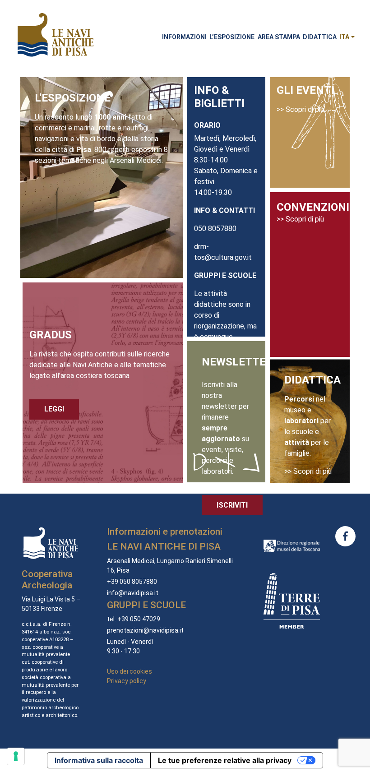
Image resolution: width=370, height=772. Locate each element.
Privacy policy (126, 680)
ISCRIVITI (232, 505)
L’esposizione (231, 37)
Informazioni (184, 37)
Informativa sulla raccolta (99, 760)
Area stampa (279, 37)
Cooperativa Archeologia (47, 580)
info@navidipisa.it (132, 592)
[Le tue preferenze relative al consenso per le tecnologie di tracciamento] (15, 756)
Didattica (320, 37)
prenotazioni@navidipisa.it (145, 630)
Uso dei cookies (129, 671)
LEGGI (54, 409)
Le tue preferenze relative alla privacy (224, 760)
